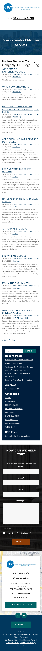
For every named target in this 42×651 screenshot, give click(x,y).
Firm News (16, 147)
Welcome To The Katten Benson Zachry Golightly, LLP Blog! (20, 109)
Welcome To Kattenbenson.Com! (14, 70)
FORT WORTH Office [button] (20, 605)
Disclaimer (7, 528)
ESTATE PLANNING (20, 318)
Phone (21, 489)
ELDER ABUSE (11, 405)
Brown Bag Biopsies (14, 256)
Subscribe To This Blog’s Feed (17, 436)
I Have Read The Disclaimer (18, 533)
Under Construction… (16, 86)
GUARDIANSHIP (12, 416)
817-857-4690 (23, 18)
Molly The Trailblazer (16, 283)
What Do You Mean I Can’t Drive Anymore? (18, 311)
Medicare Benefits (12, 423)
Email (21, 478)
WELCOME (17, 77)
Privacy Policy (30, 640)
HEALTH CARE (11, 420)
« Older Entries (8, 340)
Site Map (19, 640)
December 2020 (12, 389)
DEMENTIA (10, 401)
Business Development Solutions (20, 643)
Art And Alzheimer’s (14, 228)
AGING (15, 177)
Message (21, 501)
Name (21, 466)
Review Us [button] (21, 624)
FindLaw (20, 645)
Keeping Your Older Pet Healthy (19, 380)
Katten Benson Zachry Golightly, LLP (25, 74)
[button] (20, 26)
